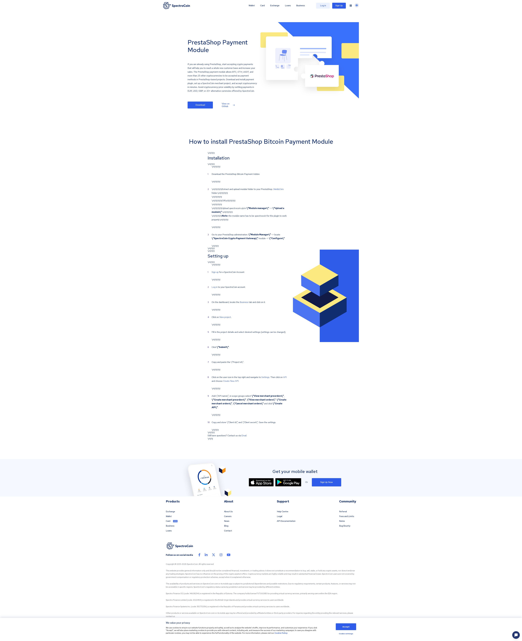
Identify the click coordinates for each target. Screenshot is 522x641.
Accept (345, 627)
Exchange (274, 5)
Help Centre (282, 511)
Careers (228, 516)
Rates (342, 521)
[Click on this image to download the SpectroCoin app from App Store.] (261, 482)
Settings (265, 377)
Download (200, 104)
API (285, 377)
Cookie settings (346, 634)
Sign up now (326, 482)
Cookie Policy (280, 633)
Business (300, 5)
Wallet (252, 5)
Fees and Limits (346, 516)
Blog (226, 526)
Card (262, 5)
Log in (214, 287)
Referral (343, 511)
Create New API (231, 381)
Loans (288, 5)
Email (243, 435)
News (226, 521)
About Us (228, 511)
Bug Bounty (344, 526)
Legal (279, 516)
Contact (228, 531)
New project (225, 317)
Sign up (215, 272)
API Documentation (286, 521)
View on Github (225, 105)
